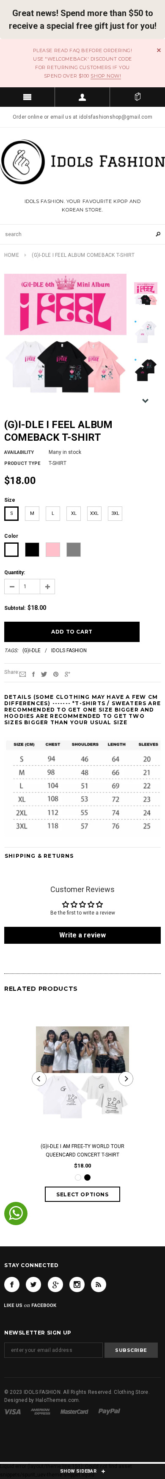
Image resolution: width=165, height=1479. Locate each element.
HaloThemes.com (57, 1400)
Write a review (82, 935)
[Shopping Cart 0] (137, 97)
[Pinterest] (55, 674)
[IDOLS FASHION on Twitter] (33, 1284)
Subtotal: (14, 608)
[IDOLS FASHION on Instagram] (77, 1284)
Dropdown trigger (82, 97)
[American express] (40, 1411)
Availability (19, 452)
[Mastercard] (74, 1411)
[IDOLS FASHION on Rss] (98, 1284)
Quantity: (14, 572)
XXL (94, 513)
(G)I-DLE (31, 650)
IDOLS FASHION (69, 650)
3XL (115, 513)
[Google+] (67, 674)
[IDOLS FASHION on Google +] (55, 1284)
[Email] (22, 674)
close (159, 50)
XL (74, 513)
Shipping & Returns (39, 856)
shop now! (106, 76)
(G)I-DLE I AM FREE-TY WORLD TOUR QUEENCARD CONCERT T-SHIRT (82, 1150)
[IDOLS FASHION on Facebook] (11, 1284)
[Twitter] (44, 674)
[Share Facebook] (33, 674)
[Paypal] (109, 1411)
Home (11, 255)
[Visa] (12, 1411)
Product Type (22, 463)
